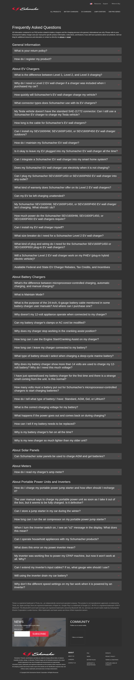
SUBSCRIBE (39, 634)
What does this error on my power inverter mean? (44, 547)
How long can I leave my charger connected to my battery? (50, 347)
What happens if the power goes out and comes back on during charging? (60, 415)
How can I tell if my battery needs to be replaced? (44, 423)
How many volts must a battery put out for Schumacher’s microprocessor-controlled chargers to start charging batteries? (65, 389)
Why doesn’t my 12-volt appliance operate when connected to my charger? (60, 314)
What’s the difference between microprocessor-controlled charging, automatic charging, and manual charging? (61, 284)
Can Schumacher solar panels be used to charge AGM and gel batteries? (59, 456)
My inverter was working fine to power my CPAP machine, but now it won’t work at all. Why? (64, 557)
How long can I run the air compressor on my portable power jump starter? (60, 519)
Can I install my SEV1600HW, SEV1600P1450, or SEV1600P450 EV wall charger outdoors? (64, 133)
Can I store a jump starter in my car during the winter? (47, 510)
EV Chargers (86, 11)
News (88, 656)
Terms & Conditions (111, 659)
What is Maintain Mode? (29, 294)
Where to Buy (116, 3)
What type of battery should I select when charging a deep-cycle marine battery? (64, 355)
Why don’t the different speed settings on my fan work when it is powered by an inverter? (63, 585)
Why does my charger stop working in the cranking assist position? (55, 330)
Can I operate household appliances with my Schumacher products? (56, 539)
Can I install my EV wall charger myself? (39, 227)
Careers (71, 659)
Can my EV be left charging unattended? (39, 195)
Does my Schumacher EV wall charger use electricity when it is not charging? (61, 167)
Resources (97, 3)
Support (105, 3)
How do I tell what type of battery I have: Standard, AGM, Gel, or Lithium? (59, 398)
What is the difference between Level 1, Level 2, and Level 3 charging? (58, 74)
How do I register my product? (32, 59)
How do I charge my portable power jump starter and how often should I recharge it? (64, 489)
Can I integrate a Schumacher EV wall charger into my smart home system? (61, 159)
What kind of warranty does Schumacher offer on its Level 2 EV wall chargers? (62, 187)
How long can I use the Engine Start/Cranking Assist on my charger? (56, 339)
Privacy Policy (110, 656)
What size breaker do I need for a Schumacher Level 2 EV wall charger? (59, 235)
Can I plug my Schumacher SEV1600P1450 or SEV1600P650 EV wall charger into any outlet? (65, 177)
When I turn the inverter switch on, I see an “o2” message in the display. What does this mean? (65, 529)
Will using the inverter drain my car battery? (41, 575)
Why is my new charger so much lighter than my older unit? (50, 440)
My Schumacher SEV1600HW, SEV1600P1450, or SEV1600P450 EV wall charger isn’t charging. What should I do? (65, 206)
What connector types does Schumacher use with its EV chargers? (55, 102)
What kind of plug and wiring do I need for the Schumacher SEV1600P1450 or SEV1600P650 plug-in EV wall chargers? (62, 245)
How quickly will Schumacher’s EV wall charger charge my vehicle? (55, 94)
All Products (55, 11)
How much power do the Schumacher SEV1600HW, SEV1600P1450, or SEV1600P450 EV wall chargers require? (58, 217)
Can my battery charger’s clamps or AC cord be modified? (49, 322)
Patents (108, 653)
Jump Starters (100, 11)
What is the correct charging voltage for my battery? (46, 407)
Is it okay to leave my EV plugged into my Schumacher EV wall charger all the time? (66, 151)
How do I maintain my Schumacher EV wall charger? (46, 142)
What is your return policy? (30, 50)
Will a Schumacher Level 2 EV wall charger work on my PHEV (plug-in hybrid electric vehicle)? (61, 257)
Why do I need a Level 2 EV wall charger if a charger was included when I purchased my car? (59, 85)
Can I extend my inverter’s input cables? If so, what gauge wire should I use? (61, 567)
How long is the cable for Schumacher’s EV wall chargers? (50, 122)
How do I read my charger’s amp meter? (39, 472)
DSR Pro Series (114, 11)
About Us (71, 656)
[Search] (110, 3)
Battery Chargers (71, 11)
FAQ (88, 653)
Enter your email (18, 629)
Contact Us (72, 663)
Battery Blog (91, 659)
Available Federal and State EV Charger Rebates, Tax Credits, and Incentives (62, 267)
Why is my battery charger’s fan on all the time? (43, 432)
